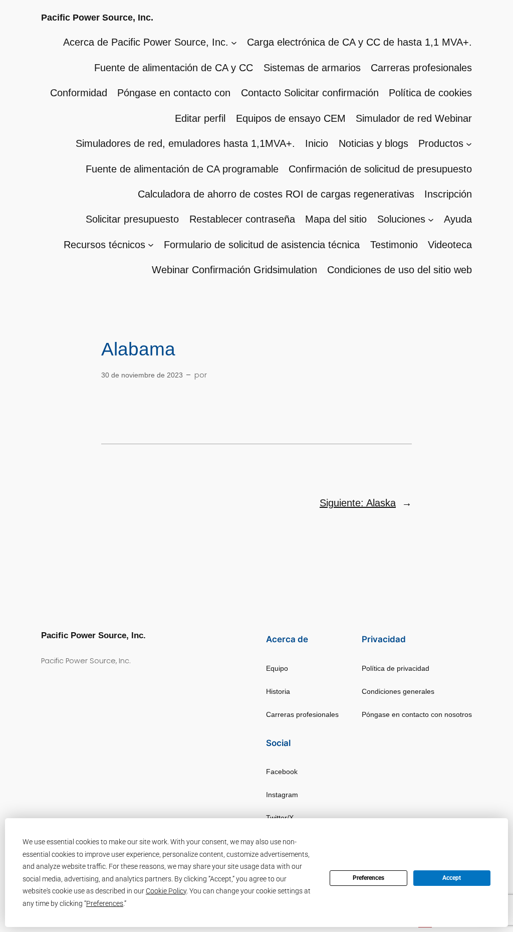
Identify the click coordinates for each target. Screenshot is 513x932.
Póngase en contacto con (173, 92)
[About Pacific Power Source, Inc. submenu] (234, 42)
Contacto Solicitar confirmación (310, 92)
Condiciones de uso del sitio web (399, 269)
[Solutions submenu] (431, 219)
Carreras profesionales (421, 67)
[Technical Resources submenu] (151, 245)
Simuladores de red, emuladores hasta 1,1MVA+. (185, 143)
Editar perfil (200, 118)
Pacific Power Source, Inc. (97, 18)
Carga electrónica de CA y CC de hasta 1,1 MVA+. (359, 42)
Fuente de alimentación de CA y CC (173, 67)
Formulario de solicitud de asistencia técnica (262, 244)
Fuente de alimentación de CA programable (182, 168)
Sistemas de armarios (312, 67)
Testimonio (394, 244)
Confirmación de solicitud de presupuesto (380, 168)
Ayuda (458, 219)
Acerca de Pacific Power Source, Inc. (145, 42)
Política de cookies (430, 92)
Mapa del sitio (336, 219)
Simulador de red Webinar (414, 118)
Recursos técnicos (104, 244)
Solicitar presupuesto (132, 219)
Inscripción (448, 194)
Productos (440, 143)
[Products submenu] (469, 143)
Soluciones (401, 219)
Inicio (316, 143)
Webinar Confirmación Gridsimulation (234, 269)
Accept (451, 877)
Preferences (368, 877)
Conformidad (78, 92)
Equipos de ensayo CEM (291, 118)
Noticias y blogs (373, 143)
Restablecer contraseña (242, 219)
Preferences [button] (104, 903)
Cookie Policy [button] (166, 891)
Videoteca (450, 244)
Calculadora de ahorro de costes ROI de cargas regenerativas (276, 194)
